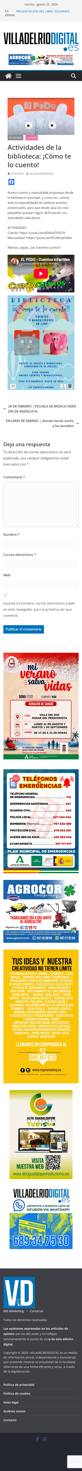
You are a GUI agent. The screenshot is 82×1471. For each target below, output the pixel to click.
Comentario (14, 477)
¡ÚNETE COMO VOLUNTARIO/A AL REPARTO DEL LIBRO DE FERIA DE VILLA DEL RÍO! (46, 9)
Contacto (10, 1420)
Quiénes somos (14, 1411)
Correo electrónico (19, 554)
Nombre (11, 534)
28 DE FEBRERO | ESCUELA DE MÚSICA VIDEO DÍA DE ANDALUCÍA (42, 408)
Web (7, 575)
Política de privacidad (18, 1385)
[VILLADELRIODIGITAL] (8, 76)
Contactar (37, 1311)
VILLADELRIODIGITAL (41, 173)
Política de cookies (16, 1393)
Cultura (31, 137)
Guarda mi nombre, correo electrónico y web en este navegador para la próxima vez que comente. (39, 609)
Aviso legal (11, 1402)
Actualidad (15, 137)
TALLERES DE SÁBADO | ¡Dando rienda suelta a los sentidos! (40, 423)
